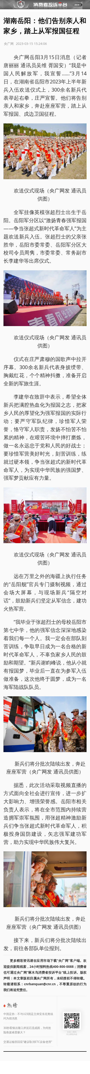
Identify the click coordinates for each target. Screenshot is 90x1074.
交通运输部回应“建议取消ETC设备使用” (27, 1042)
